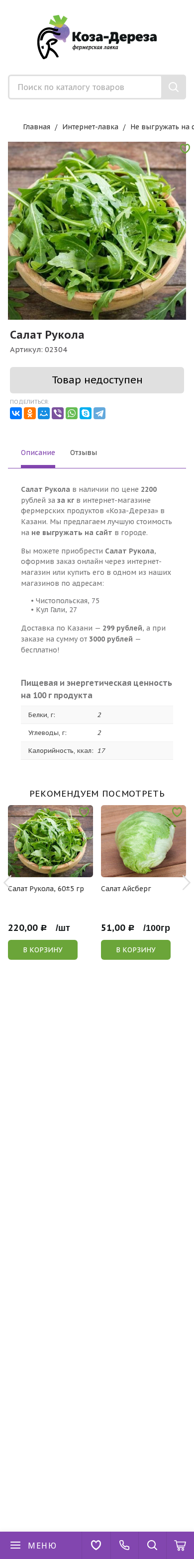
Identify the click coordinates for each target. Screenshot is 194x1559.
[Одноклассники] (30, 413)
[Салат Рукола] (97, 231)
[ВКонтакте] (16, 413)
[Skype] (86, 413)
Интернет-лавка (90, 126)
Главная (36, 126)
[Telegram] (99, 413)
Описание (38, 452)
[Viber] (58, 413)
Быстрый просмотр (56, 870)
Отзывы (83, 452)
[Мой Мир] (44, 413)
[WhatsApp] (72, 413)
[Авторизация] (189, 5)
